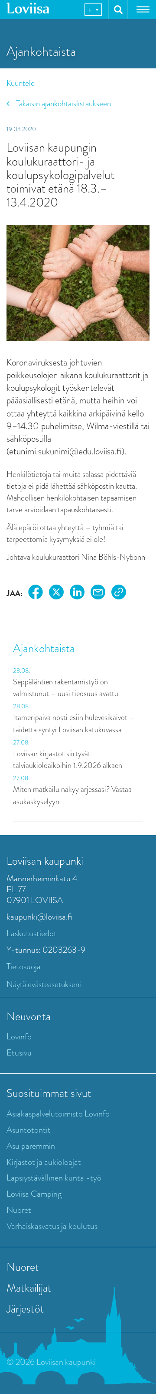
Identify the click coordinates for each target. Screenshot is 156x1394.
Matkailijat (29, 1287)
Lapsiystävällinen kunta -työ (53, 1177)
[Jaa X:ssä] (56, 593)
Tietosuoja (23, 966)
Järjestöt (25, 1308)
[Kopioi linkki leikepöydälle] (118, 593)
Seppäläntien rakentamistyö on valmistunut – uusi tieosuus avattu (65, 688)
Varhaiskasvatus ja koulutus (52, 1226)
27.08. (21, 742)
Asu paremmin (30, 1146)
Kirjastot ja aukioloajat (43, 1162)
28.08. (21, 670)
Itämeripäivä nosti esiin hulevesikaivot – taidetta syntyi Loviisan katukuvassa (73, 723)
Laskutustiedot (31, 933)
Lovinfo (19, 1036)
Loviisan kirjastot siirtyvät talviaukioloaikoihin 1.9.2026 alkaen (67, 759)
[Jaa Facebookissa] (35, 593)
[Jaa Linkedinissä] (77, 593)
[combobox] (93, 9)
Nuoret (18, 1210)
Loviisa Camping (34, 1194)
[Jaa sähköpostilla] (98, 593)
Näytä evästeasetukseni (43, 984)
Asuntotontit (28, 1129)
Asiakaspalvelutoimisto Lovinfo (58, 1113)
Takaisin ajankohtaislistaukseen (63, 103)
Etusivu (19, 1052)
